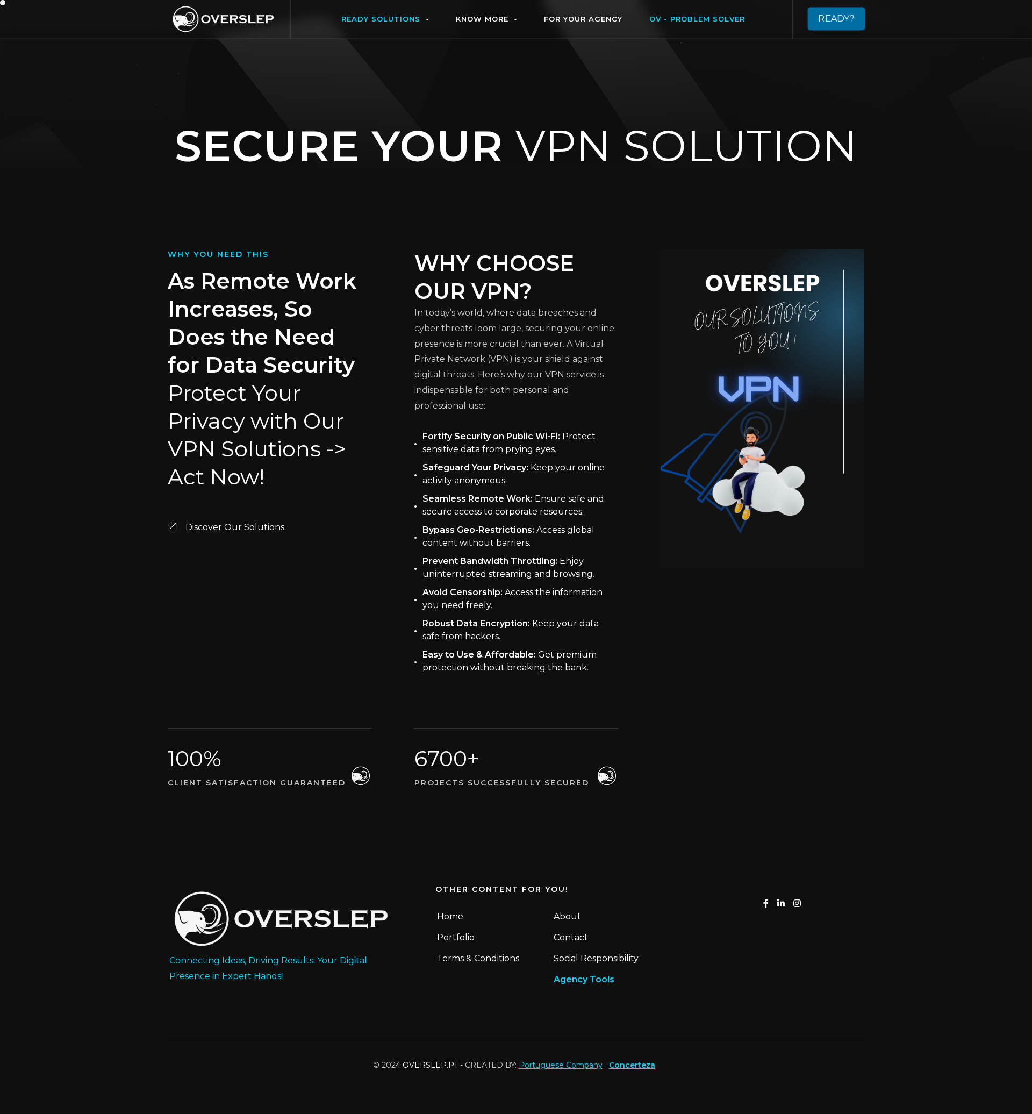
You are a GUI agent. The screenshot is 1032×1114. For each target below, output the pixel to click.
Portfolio (456, 937)
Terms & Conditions (478, 958)
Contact (571, 937)
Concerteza (632, 1065)
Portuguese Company (561, 1065)
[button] (385, 19)
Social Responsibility (596, 958)
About (567, 916)
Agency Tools (584, 979)
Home (450, 916)
